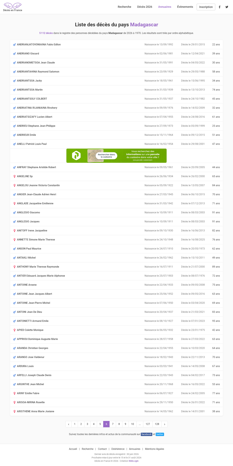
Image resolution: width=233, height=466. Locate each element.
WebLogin (134, 461)
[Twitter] (227, 7)
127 (148, 424)
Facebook (147, 434)
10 (132, 424)
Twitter (159, 434)
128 (157, 424)
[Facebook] (220, 7)
